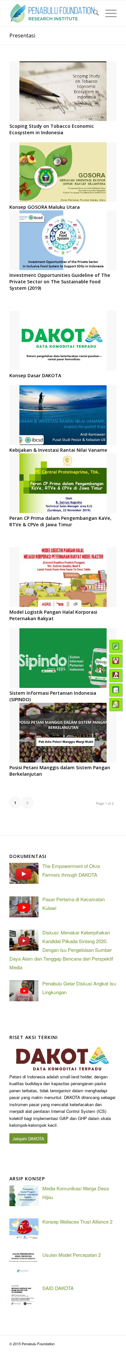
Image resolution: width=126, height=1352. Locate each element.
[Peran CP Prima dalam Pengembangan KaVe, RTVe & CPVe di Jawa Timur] (63, 483)
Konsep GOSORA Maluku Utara (44, 207)
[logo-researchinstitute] (52, 13)
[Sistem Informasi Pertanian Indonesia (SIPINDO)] (63, 658)
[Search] (92, 13)
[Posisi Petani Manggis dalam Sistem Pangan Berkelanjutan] (63, 732)
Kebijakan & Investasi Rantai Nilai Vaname (58, 450)
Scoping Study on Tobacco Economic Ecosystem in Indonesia (51, 129)
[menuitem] (92, 13)
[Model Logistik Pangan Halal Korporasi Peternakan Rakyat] (63, 577)
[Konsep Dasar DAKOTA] (63, 340)
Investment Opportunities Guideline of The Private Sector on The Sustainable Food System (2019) (59, 281)
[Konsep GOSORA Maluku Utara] (63, 172)
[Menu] (108, 13)
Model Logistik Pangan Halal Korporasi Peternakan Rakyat (53, 615)
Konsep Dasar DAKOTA (35, 375)
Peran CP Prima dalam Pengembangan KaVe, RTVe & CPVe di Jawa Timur (60, 521)
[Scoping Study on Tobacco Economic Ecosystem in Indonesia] (63, 91)
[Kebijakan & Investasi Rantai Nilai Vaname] (63, 415)
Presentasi (22, 35)
